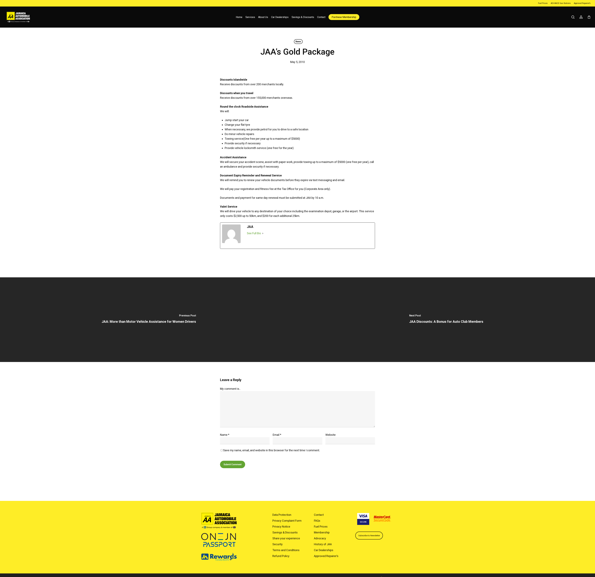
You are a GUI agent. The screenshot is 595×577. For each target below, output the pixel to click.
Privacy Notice (281, 526)
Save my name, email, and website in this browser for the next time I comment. (271, 450)
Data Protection (281, 514)
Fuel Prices (321, 526)
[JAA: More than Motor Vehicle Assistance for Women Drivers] (149, 319)
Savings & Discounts (285, 532)
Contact (319, 514)
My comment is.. (230, 388)
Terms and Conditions (286, 550)
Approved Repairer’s (326, 556)
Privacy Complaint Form (287, 520)
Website (330, 434)
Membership (322, 532)
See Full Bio (254, 233)
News (298, 41)
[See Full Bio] (263, 233)
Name (224, 434)
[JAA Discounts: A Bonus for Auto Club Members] (446, 319)
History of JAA (323, 544)
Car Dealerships (323, 550)
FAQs (317, 520)
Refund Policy (280, 556)
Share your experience (286, 538)
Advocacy (320, 538)
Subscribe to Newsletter (369, 535)
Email (277, 434)
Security (277, 544)
